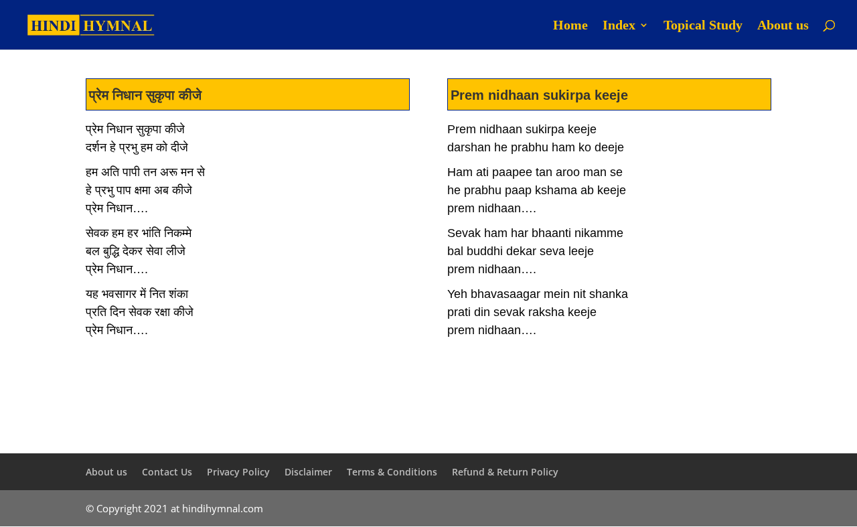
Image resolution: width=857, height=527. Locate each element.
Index (619, 26)
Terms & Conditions (392, 471)
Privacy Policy (238, 471)
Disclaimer (308, 471)
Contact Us (167, 471)
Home (570, 26)
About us (783, 26)
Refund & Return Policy (505, 471)
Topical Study (703, 26)
